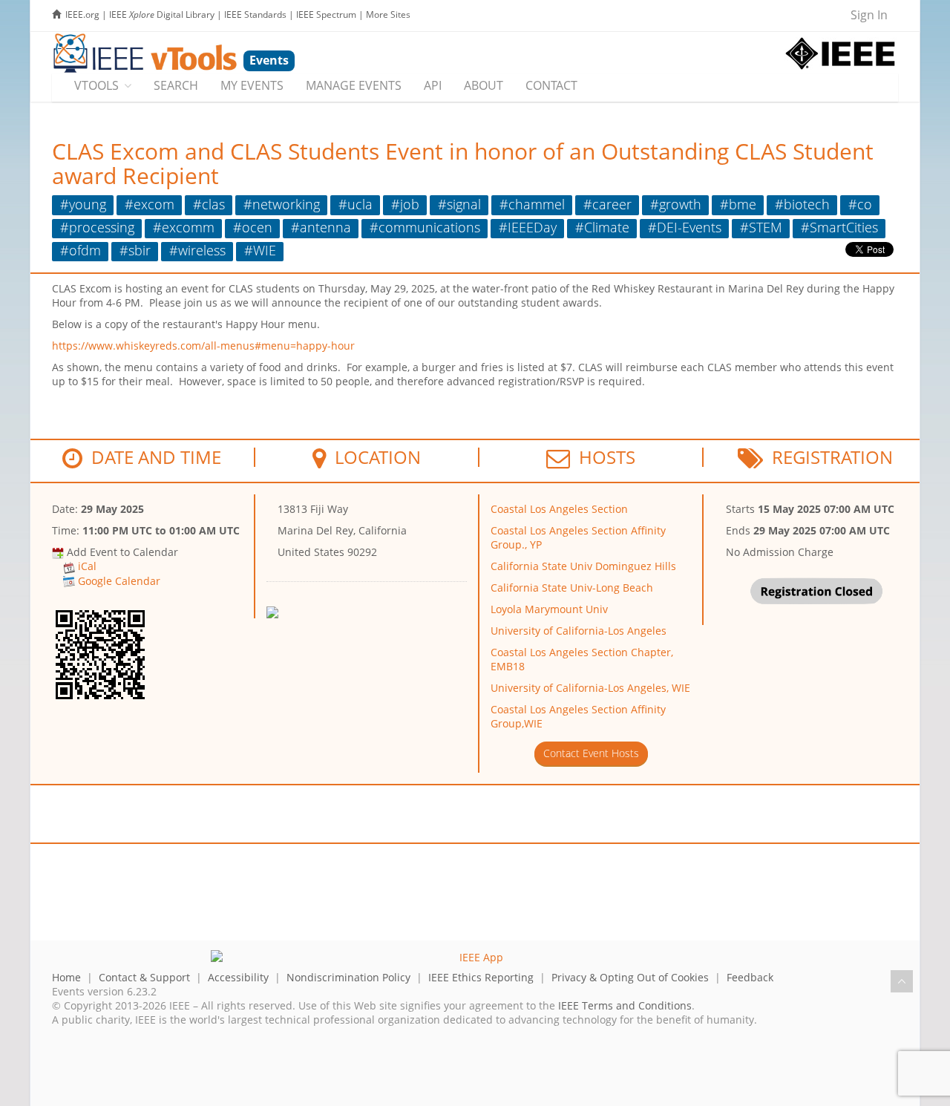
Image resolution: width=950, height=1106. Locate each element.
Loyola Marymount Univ (549, 609)
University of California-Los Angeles (578, 631)
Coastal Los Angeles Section (559, 509)
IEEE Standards (255, 14)
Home (66, 977)
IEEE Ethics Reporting (481, 977)
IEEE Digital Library (161, 14)
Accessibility (238, 977)
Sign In (869, 15)
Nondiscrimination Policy (348, 977)
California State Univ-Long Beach (572, 587)
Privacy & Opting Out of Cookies (630, 977)
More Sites (388, 14)
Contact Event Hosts (591, 753)
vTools (96, 85)
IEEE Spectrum (326, 14)
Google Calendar (119, 581)
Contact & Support (144, 977)
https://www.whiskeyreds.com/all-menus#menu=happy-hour (203, 345)
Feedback (750, 977)
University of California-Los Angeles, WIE (590, 688)
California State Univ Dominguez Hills (583, 566)
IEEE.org (82, 14)
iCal (87, 566)
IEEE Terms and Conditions (625, 1005)
